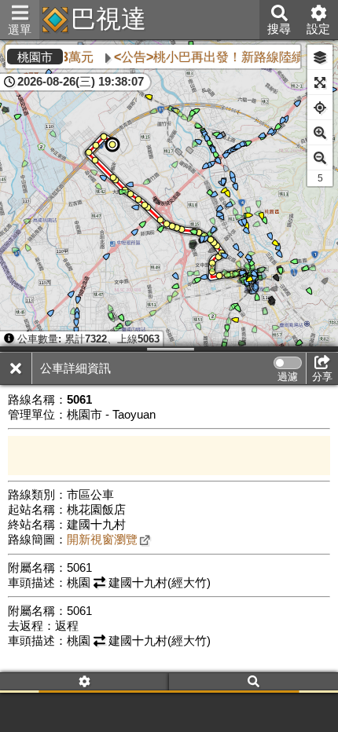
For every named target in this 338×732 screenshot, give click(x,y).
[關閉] (15, 368)
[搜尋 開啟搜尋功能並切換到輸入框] (253, 683)
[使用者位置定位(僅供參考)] (319, 107)
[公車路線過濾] (288, 363)
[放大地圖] (319, 132)
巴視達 (108, 19)
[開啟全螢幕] (319, 82)
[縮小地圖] (319, 157)
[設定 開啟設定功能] (84, 683)
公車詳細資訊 (75, 368)
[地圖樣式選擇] (319, 57)
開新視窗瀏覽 (102, 539)
